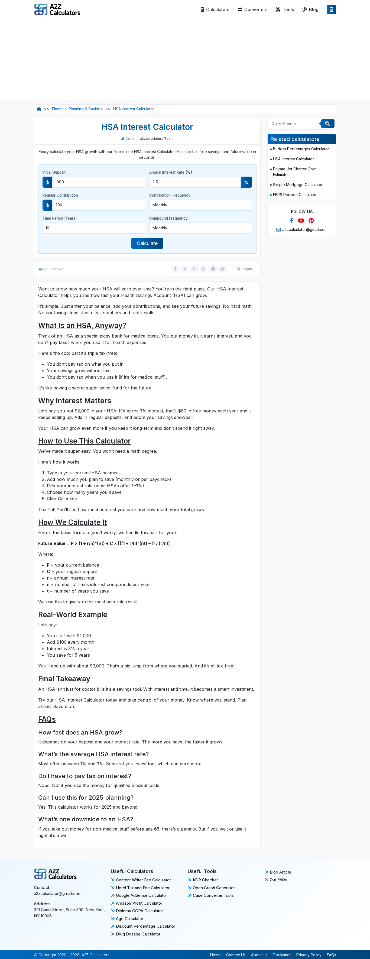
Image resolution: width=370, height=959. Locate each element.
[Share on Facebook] (175, 269)
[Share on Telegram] (213, 269)
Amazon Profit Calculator (138, 903)
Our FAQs (278, 879)
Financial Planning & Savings (77, 109)
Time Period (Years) (60, 218)
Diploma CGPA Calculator (139, 910)
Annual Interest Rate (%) (170, 172)
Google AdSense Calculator (141, 895)
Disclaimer (282, 955)
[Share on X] (185, 269)
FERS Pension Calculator (295, 194)
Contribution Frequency (169, 195)
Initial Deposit (54, 172)
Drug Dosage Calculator (137, 934)
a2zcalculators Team (156, 139)
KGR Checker (205, 879)
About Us (259, 955)
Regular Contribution (60, 195)
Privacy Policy (309, 955)
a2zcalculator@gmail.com (304, 229)
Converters (255, 9)
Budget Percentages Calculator (301, 149)
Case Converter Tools (213, 895)
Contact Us (236, 955)
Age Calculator (129, 918)
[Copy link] (222, 269)
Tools (288, 9)
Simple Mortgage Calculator (298, 184)
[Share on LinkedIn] (194, 269)
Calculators (217, 9)
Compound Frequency (168, 218)
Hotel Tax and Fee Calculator (142, 887)
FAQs (331, 955)
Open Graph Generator (213, 887)
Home (215, 955)
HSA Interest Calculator (133, 109)
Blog (314, 9)
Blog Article (280, 872)
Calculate (147, 243)
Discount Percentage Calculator (145, 926)
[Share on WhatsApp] (203, 269)
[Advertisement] (185, 59)
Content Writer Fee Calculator (143, 879)
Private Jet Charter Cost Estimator (294, 172)
